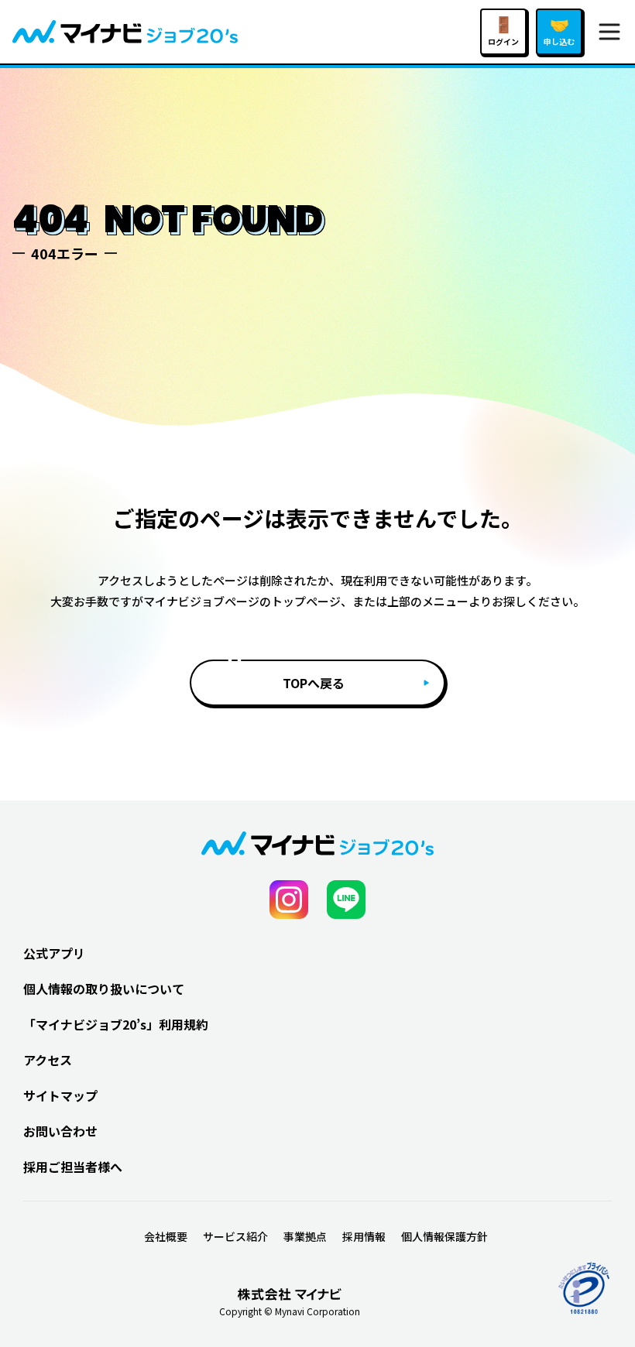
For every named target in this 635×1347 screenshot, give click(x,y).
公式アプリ (54, 953)
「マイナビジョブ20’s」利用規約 (115, 1024)
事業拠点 (305, 1236)
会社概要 (165, 1236)
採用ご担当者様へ (72, 1166)
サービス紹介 (235, 1236)
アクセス (47, 1060)
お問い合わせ (60, 1131)
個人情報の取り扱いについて (103, 988)
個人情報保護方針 (444, 1236)
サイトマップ (60, 1095)
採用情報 (364, 1236)
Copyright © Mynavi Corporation (289, 1311)
